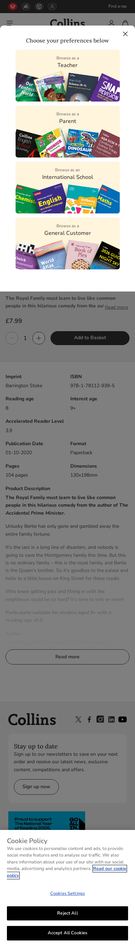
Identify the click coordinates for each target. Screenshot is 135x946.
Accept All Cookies (67, 933)
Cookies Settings (67, 893)
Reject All (67, 913)
